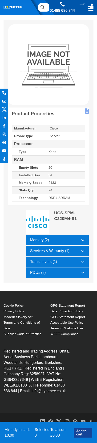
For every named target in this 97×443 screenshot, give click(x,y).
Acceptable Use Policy (66, 322)
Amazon (4, 159)
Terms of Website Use (66, 328)
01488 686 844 (62, 11)
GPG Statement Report (67, 305)
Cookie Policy (14, 305)
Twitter (4, 109)
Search (42, 7)
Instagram (4, 134)
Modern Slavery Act (18, 317)
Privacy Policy (14, 311)
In (4, 117)
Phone (4, 93)
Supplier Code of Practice (22, 334)
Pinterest (4, 142)
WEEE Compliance (64, 334)
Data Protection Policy (66, 311)
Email (4, 101)
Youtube (4, 150)
